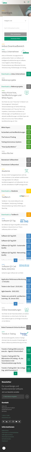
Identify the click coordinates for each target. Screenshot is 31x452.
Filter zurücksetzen (15, 34)
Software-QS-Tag (8, 220)
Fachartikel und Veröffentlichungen (13, 132)
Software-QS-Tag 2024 (8, 241)
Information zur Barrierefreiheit (10, 432)
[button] (25, 2)
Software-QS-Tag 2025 (8, 236)
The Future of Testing (8, 137)
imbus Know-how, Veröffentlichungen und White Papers (11, 95)
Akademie (6, 171)
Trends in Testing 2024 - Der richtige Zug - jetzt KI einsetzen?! (13, 369)
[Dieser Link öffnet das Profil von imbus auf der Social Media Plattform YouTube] (16, 421)
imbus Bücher (7, 153)
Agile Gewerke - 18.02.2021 (10, 291)
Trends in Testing (9, 333)
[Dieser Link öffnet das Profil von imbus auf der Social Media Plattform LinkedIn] (6, 421)
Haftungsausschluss (7, 435)
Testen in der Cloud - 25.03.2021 (12, 286)
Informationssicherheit (8, 437)
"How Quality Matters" (8, 147)
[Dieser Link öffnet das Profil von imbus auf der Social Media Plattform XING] (3, 421)
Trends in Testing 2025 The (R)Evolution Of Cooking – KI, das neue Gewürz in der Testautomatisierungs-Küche (12, 359)
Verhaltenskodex (6, 439)
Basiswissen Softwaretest (9, 160)
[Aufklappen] (28, 74)
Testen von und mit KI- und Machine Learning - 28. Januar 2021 (13, 297)
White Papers (5, 127)
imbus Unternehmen (10, 51)
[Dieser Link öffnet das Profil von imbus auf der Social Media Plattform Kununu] (19, 421)
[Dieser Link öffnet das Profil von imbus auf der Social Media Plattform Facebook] (10, 421)
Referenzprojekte (9, 80)
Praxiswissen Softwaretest (10, 164)
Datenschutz (5, 430)
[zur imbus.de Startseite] (4, 2)
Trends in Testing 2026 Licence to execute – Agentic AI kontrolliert (12, 350)
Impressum (5, 441)
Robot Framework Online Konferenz (13, 327)
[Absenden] (27, 396)
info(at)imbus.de (6, 418)
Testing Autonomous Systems (11, 142)
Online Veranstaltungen (11, 309)
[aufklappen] (15, 260)
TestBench (6, 197)
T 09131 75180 (5, 415)
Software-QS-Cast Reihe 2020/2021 (9, 267)
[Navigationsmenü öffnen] (28, 2)
